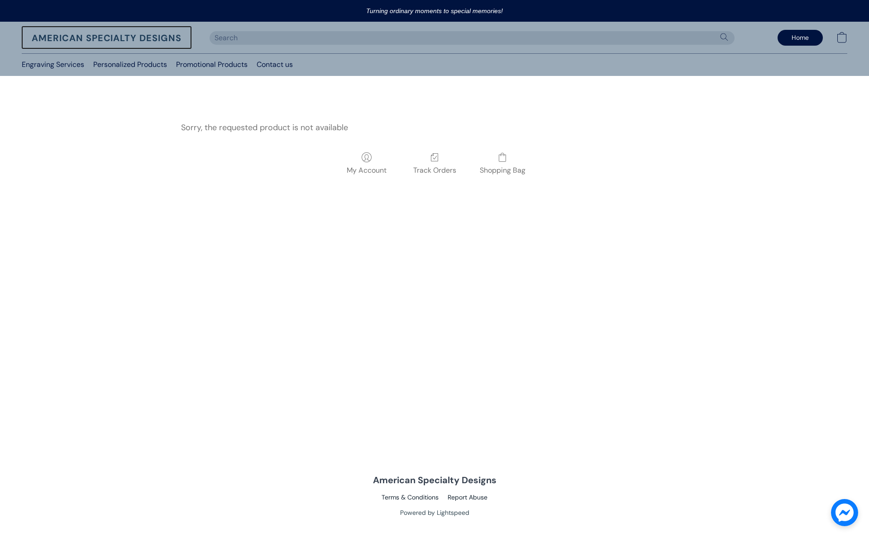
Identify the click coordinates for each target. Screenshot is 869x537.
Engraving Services (53, 64)
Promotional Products (212, 64)
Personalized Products (130, 64)
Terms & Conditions (410, 497)
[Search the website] (724, 37)
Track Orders (434, 170)
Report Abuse (467, 497)
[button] (106, 37)
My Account (367, 170)
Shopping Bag (502, 170)
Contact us (275, 64)
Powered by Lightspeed (434, 513)
